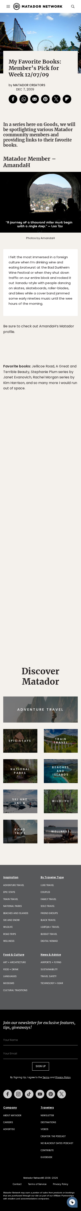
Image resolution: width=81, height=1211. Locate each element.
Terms (51, 633)
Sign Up (64, 621)
